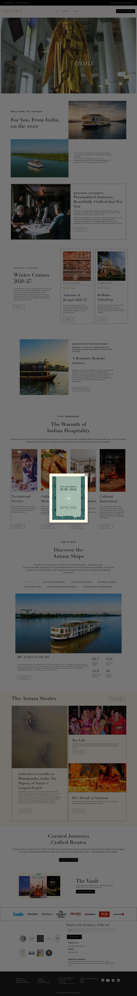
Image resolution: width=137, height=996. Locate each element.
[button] (86, 475)
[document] (68, 498)
